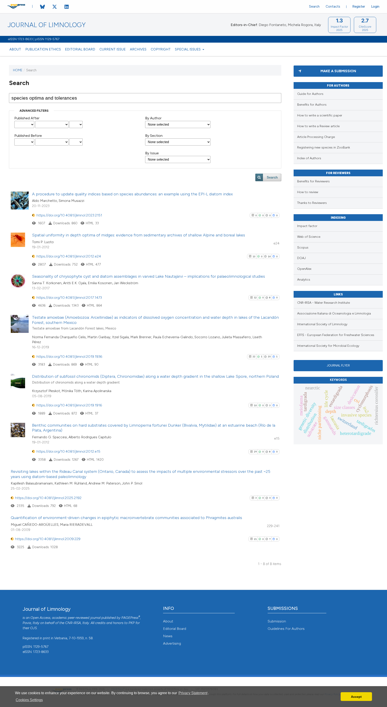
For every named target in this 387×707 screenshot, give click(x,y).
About (15, 49)
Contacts (333, 6)
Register (358, 6)
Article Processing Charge (316, 137)
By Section (154, 135)
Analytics (303, 279)
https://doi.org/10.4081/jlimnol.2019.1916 (69, 405)
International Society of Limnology (322, 324)
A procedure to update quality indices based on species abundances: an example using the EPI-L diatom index (132, 194)
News (167, 636)
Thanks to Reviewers (312, 203)
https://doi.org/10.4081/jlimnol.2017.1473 (69, 297)
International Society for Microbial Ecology (328, 346)
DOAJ (301, 258)
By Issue (152, 153)
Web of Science (308, 237)
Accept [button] (356, 696)
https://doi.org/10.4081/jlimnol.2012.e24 (69, 256)
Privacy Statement (192, 693)
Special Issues (188, 49)
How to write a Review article (318, 126)
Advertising (172, 643)
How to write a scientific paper (319, 115)
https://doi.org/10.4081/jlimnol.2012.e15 (68, 451)
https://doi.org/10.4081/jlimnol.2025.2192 (48, 498)
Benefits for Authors (312, 105)
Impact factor (307, 226)
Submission (277, 621)
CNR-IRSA (73, 623)
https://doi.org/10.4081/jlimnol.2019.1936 (69, 356)
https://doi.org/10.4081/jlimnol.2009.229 (47, 539)
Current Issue (112, 49)
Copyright (161, 49)
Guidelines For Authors (286, 628)
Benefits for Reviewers (313, 181)
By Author (153, 118)
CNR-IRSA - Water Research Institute (323, 303)
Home (17, 70)
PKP (132, 623)
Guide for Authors (310, 94)
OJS (33, 628)
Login (375, 6)
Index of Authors (309, 158)
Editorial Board (80, 49)
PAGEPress (129, 618)
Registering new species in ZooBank (323, 147)
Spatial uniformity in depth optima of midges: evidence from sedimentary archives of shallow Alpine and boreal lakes (138, 235)
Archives (138, 49)
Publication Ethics (43, 49)
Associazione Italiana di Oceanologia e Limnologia (334, 313)
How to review (307, 192)
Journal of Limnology (47, 25)
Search (314, 6)
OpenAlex (304, 269)
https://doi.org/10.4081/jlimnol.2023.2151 (69, 215)
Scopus (302, 247)
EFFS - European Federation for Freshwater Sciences (335, 335)
